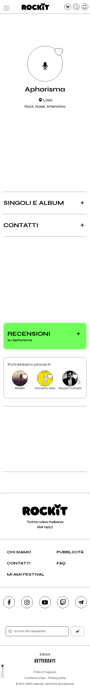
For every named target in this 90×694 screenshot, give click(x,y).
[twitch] (63, 602)
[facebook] (9, 602)
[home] (35, 6)
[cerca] (76, 7)
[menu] (5, 7)
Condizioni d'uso (35, 678)
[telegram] (81, 602)
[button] (11, 382)
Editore (42, 656)
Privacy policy (57, 678)
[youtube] (45, 602)
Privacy (3, 672)
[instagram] (27, 602)
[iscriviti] (77, 631)
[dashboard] (84, 7)
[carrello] (67, 7)
